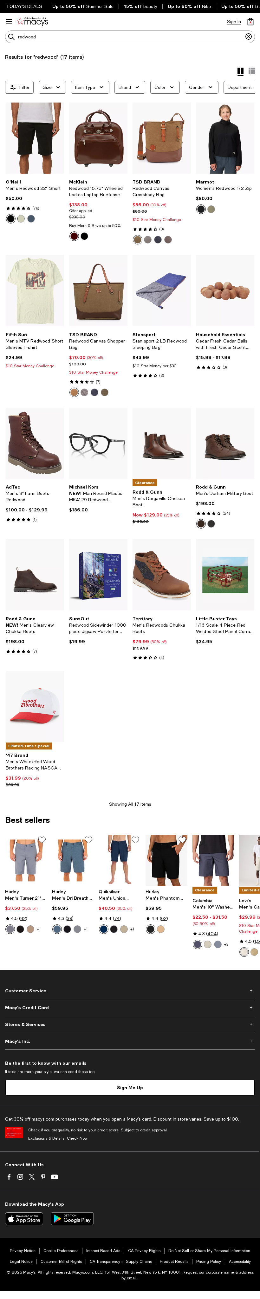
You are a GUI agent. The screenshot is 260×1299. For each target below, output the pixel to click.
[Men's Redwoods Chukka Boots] (162, 574)
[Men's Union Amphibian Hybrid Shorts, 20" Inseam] (119, 860)
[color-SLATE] (31, 219)
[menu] (9, 21)
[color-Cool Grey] (10, 929)
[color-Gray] (148, 239)
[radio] (11, 219)
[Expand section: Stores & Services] (130, 1024)
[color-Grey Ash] (218, 944)
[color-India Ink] (197, 944)
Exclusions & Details (46, 1138)
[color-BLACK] (11, 219)
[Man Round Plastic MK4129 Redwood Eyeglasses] (98, 443)
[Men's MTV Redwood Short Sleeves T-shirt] (35, 290)
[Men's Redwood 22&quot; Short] (35, 138)
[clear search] (248, 37)
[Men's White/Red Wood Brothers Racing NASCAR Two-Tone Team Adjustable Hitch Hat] (35, 706)
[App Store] (24, 1218)
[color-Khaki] (137, 239)
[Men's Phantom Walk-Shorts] (166, 860)
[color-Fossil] (207, 944)
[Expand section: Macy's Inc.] (130, 1041)
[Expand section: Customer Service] (130, 991)
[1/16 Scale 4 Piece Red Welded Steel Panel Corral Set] (225, 574)
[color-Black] (84, 236)
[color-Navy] (158, 239)
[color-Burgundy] (74, 236)
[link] (35, 201)
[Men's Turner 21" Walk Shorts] (26, 860)
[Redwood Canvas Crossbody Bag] (162, 138)
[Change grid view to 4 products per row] (240, 72)
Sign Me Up (130, 1087)
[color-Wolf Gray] (77, 929)
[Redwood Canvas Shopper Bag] (98, 290)
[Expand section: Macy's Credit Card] (130, 1007)
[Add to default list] (42, 840)
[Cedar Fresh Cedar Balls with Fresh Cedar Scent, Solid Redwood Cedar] (225, 290)
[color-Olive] (168, 239)
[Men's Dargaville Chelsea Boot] (162, 443)
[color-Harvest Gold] (254, 952)
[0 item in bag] (250, 21)
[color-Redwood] (201, 524)
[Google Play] (72, 1218)
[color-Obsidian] (57, 929)
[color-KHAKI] (21, 219)
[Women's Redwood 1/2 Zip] (225, 138)
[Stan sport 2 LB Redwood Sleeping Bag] (162, 290)
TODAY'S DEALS (24, 6)
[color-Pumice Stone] (244, 952)
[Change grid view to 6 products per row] (252, 71)
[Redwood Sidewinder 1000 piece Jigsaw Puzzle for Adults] (98, 574)
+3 (226, 944)
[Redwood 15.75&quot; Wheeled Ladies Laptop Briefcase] (98, 138)
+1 (39, 929)
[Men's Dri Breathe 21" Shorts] (73, 860)
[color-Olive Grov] (211, 209)
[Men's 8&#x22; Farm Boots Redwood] (35, 443)
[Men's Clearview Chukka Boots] (35, 574)
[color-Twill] (124, 929)
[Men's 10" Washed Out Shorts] (213, 860)
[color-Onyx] (211, 524)
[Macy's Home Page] (32, 21)
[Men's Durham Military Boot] (225, 443)
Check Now (77, 1138)
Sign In (234, 21)
